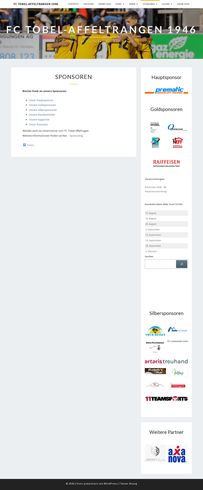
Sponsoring (76, 135)
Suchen (149, 256)
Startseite (73, 4)
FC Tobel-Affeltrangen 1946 (35, 4)
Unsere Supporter (39, 119)
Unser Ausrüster (38, 124)
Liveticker (88, 4)
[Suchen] (181, 264)
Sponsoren (149, 4)
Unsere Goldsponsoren (42, 105)
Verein (132, 4)
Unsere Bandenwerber (42, 114)
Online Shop (183, 4)
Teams (118, 4)
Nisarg (133, 483)
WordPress (110, 483)
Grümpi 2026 (104, 4)
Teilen (30, 145)
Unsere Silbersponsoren (43, 110)
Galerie (166, 4)
